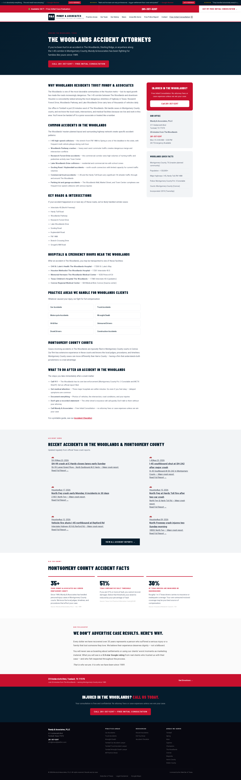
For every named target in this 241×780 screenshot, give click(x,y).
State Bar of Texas (106, 776)
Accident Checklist (83, 418)
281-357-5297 (149, 9)
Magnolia (169, 756)
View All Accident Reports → (120, 542)
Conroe (168, 753)
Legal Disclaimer (122, 776)
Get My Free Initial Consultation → (220, 9)
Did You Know (140, 736)
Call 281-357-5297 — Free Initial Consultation (78, 64)
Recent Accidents (142, 733)
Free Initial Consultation (179, 17)
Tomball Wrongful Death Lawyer (116, 749)
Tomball (169, 733)
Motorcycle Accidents (59, 315)
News (124, 17)
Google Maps (136, 776)
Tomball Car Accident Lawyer (115, 743)
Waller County (171, 763)
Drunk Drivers (56, 331)
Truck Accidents (104, 307)
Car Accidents (56, 307)
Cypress (169, 743)
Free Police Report (151, 17)
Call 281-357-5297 (169, 104)
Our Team (104, 17)
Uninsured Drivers (104, 323)
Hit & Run (54, 323)
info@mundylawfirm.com (57, 742)
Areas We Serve (135, 17)
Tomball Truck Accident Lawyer (116, 746)
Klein (168, 739)
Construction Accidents (107, 331)
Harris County (171, 759)
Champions (170, 746)
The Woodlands (171, 749)
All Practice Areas (111, 753)
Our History (115, 17)
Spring (168, 736)
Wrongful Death (103, 315)
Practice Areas (91, 17)
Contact (164, 17)
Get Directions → (186, 680)
